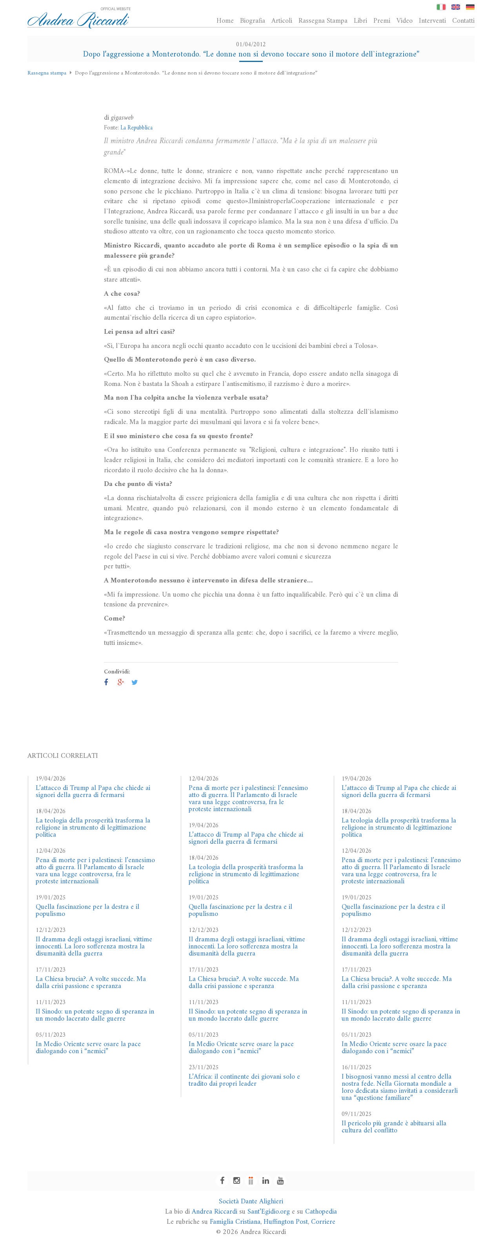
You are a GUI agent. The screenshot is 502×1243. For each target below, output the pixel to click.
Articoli (281, 21)
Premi (381, 21)
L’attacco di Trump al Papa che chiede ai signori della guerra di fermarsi (93, 791)
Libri (360, 21)
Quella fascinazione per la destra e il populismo (87, 910)
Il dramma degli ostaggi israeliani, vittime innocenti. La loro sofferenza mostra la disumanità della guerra (94, 947)
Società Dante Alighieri (251, 1202)
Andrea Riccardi (214, 1212)
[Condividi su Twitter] (134, 683)
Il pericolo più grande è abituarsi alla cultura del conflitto (394, 1127)
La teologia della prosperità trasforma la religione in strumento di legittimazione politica (93, 828)
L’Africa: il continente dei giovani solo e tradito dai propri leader (244, 1080)
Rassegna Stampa (322, 21)
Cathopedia (321, 1212)
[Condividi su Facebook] (106, 683)
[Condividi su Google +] (121, 683)
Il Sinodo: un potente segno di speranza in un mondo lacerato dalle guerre (95, 1015)
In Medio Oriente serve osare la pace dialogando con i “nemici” (88, 1047)
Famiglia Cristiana (235, 1222)
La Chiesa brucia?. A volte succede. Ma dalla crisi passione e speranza (91, 982)
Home (225, 21)
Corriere (323, 1222)
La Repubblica (136, 128)
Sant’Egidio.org (268, 1212)
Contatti (463, 21)
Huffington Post (286, 1222)
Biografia (252, 21)
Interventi (432, 21)
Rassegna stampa (46, 73)
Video (405, 21)
